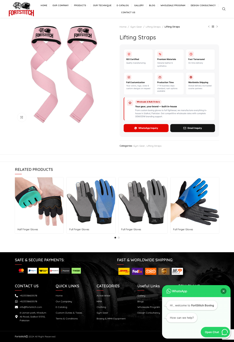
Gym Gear (136, 26)
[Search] (223, 8)
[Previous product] (209, 27)
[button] (223, 291)
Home (123, 26)
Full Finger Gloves (79, 229)
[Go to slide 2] (119, 238)
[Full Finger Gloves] (91, 201)
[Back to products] (213, 27)
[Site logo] (21, 8)
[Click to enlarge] (21, 117)
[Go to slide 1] (115, 238)
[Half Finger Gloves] (39, 201)
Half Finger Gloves (27, 229)
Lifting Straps (153, 26)
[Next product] (217, 27)
